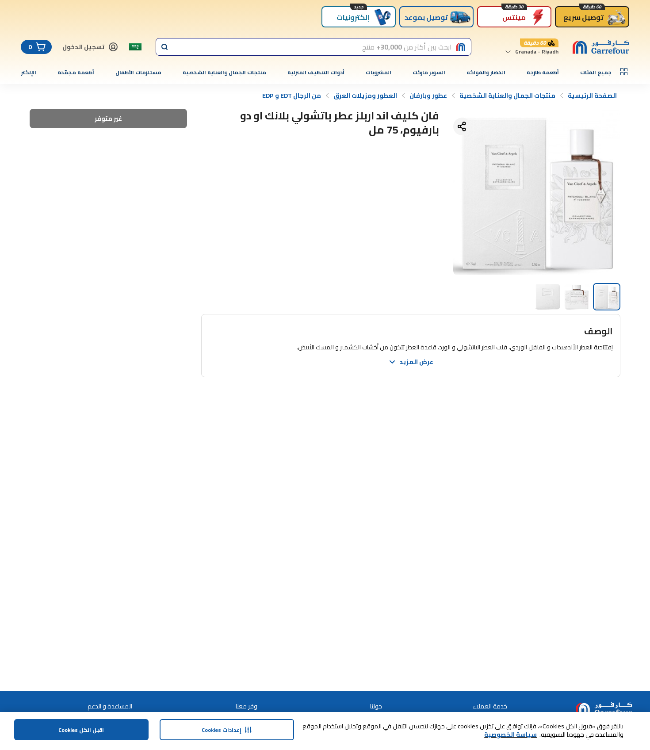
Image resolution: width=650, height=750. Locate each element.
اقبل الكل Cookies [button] (81, 730)
